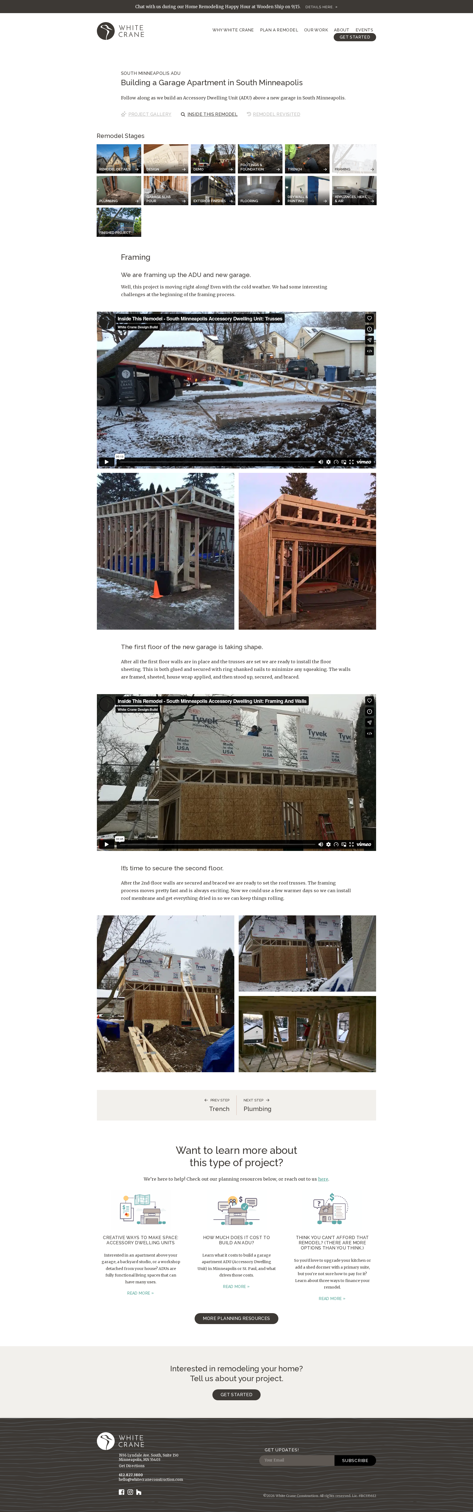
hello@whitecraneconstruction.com (151, 1479)
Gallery (150, 114)
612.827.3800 (131, 1475)
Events (364, 30)
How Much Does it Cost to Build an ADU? (236, 1240)
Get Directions (132, 1466)
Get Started (355, 37)
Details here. (319, 7)
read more (138, 1293)
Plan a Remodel (279, 30)
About (342, 30)
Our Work (316, 30)
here (323, 1179)
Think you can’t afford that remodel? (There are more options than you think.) (332, 1243)
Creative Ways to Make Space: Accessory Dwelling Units (140, 1240)
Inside (213, 114)
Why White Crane (233, 30)
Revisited (276, 114)
